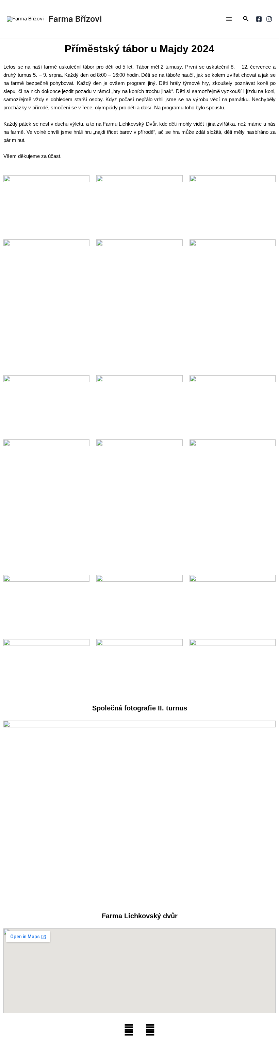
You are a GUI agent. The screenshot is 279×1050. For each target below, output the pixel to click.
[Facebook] (259, 19)
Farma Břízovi (75, 19)
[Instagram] (269, 19)
